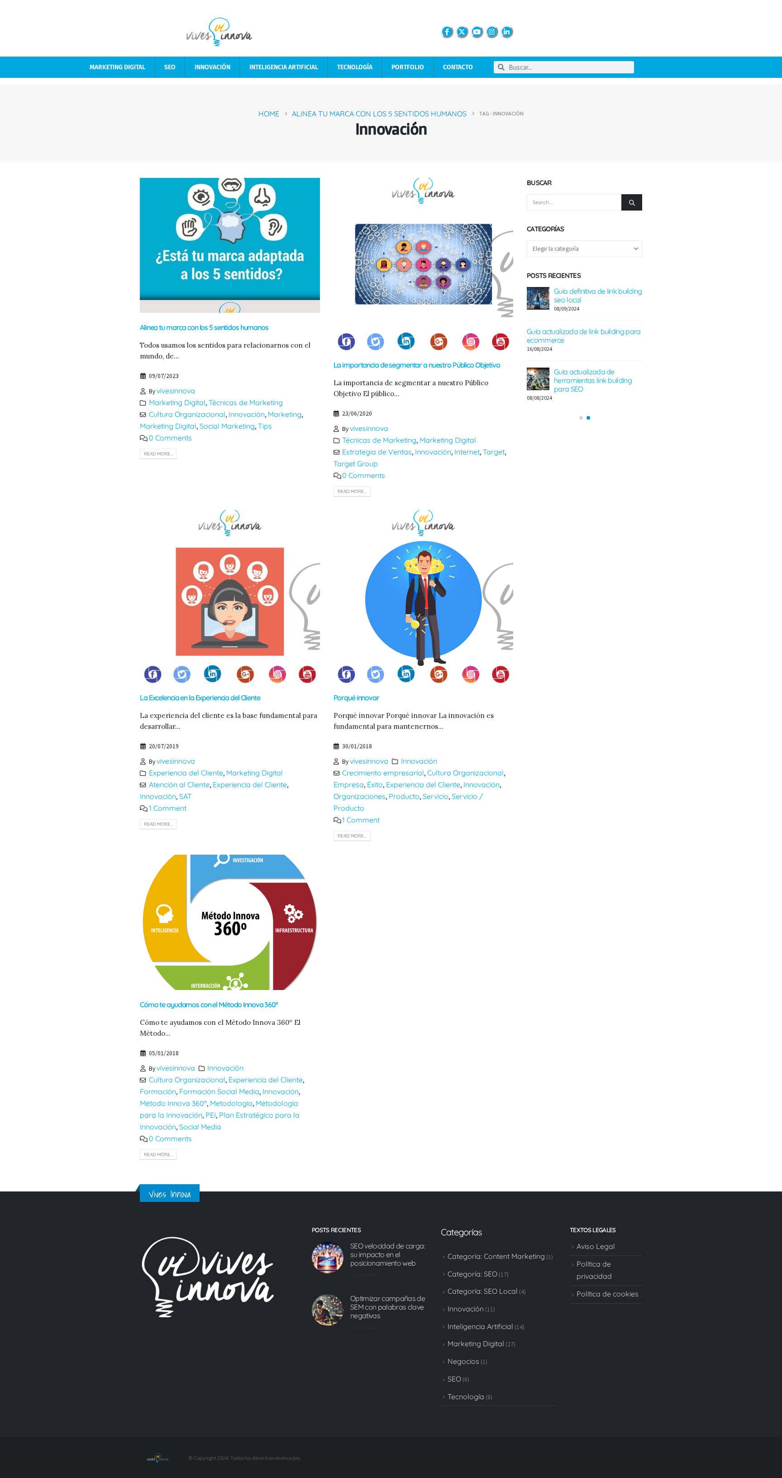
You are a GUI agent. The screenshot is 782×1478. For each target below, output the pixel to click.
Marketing (284, 414)
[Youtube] (477, 31)
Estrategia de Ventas (377, 451)
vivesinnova (176, 390)
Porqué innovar (356, 697)
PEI (210, 1114)
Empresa (349, 784)
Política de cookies (608, 1293)
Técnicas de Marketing (246, 402)
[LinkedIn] (507, 31)
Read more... (158, 454)
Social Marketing (227, 425)
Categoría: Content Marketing (496, 1256)
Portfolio (407, 67)
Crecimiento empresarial (383, 772)
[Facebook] (447, 31)
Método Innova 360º (173, 1103)
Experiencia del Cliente (186, 772)
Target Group (356, 463)
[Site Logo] (158, 1457)
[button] (581, 418)
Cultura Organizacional (187, 414)
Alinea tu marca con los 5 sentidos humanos (204, 327)
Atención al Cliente (179, 784)
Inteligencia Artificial (283, 67)
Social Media (200, 1126)
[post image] (230, 245)
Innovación (212, 67)
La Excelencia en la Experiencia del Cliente (200, 697)
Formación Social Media (219, 1091)
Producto (404, 796)
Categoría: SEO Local (483, 1291)
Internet (467, 451)
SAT (185, 796)
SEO (170, 67)
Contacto (458, 67)
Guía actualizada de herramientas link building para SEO (593, 380)
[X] (462, 31)
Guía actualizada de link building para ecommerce (583, 335)
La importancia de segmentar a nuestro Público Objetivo (417, 364)
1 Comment (167, 808)
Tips (265, 425)
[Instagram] (492, 31)
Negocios (463, 1361)
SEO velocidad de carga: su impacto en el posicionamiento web (387, 1254)
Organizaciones (360, 796)
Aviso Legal (596, 1246)
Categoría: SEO (472, 1273)
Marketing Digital (117, 67)
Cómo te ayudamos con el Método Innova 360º (209, 1004)
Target (494, 451)
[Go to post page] (538, 298)
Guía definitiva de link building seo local (598, 295)
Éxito (375, 784)
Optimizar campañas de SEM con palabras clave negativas (387, 1307)
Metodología (231, 1103)
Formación (158, 1091)
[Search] (631, 202)
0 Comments (170, 437)
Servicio (435, 796)
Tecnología (354, 67)
